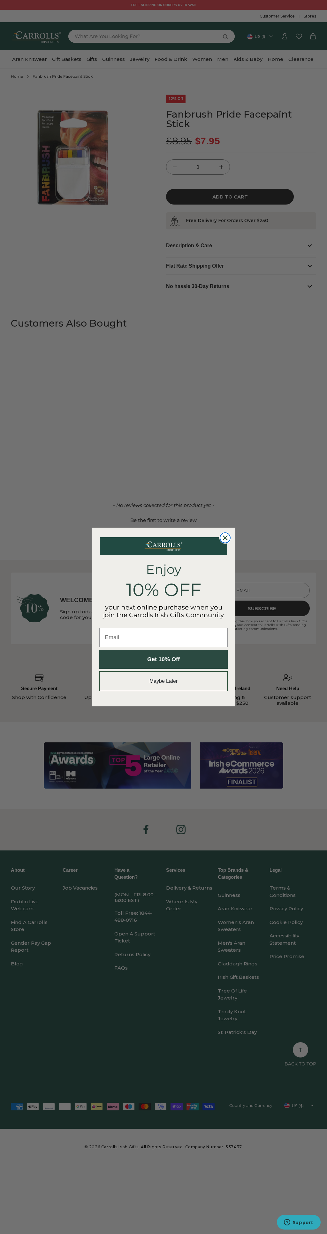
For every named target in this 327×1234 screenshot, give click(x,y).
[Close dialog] (225, 538)
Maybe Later (163, 681)
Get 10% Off (163, 659)
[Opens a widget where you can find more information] (299, 1223)
